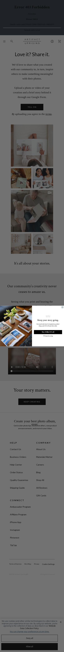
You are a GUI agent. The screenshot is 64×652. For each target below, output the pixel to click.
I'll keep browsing (48, 336)
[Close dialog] (63, 307)
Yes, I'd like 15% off (48, 332)
